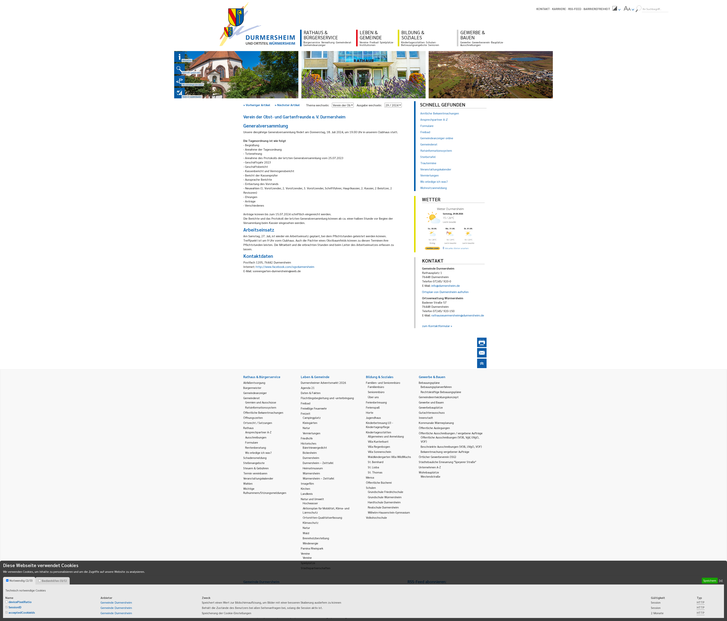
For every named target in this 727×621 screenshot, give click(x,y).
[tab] (19, 580)
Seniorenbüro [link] (376, 392)
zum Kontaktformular (436, 326)
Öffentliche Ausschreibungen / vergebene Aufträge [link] (451, 433)
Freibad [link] (305, 403)
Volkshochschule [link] (376, 517)
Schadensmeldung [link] (255, 458)
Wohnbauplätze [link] (429, 472)
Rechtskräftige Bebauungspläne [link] (441, 392)
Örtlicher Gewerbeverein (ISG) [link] (437, 457)
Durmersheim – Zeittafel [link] (318, 463)
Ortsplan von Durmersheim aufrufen (445, 292)
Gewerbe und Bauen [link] (431, 402)
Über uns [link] (373, 397)
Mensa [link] (370, 477)
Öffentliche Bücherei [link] (379, 482)
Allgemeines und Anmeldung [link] (386, 436)
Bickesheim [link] (310, 453)
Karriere (559, 9)
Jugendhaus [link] (373, 418)
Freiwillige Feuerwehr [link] (314, 408)
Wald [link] (306, 533)
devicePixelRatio (20, 602)
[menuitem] (616, 9)
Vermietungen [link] (311, 433)
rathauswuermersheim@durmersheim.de (457, 315)
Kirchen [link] (305, 488)
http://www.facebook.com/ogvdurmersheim (285, 267)
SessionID (15, 607)
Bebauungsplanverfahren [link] (436, 387)
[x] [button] (720, 580)
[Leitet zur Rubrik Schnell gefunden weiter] (179, 69)
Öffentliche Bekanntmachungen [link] (263, 412)
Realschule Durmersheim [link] (383, 507)
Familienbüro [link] (376, 387)
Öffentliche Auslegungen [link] (434, 428)
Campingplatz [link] (312, 418)
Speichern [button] (709, 580)
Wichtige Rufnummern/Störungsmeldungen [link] (264, 491)
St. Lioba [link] (373, 467)
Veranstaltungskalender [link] (258, 478)
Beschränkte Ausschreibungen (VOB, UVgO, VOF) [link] (451, 446)
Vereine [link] (307, 558)
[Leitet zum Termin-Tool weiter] (179, 93)
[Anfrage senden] (482, 356)
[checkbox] (7, 580)
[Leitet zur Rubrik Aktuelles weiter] (179, 56)
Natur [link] (306, 428)
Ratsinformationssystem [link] (260, 407)
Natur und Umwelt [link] (312, 499)
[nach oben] (482, 367)
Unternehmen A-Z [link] (430, 467)
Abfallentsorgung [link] (254, 383)
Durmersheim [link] (311, 458)
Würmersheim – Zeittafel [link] (318, 478)
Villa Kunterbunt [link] (378, 441)
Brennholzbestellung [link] (316, 538)
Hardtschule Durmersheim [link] (384, 502)
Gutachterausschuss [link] (432, 412)
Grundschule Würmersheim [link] (385, 497)
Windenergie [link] (310, 543)
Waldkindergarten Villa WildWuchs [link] (389, 457)
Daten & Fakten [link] (311, 393)
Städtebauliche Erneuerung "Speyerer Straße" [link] (447, 462)
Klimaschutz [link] (310, 523)
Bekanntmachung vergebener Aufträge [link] (445, 452)
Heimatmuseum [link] (313, 468)
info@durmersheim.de (445, 286)
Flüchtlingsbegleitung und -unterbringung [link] (327, 398)
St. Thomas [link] (375, 472)
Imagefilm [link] (307, 483)
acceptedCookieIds (22, 612)
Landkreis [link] (307, 494)
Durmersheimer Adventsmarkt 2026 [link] (323, 383)
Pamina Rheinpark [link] (312, 548)
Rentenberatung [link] (255, 447)
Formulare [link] (251, 442)
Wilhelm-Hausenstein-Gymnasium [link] (389, 512)
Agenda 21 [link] (308, 388)
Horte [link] (369, 412)
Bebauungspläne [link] (429, 383)
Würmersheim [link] (311, 473)
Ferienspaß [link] (373, 407)
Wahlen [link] (248, 483)
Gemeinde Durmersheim (116, 602)
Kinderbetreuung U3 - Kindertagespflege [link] (379, 425)
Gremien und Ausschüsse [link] (260, 402)
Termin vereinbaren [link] (255, 473)
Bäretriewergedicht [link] (315, 447)
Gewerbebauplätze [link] (431, 407)
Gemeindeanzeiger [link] (255, 393)
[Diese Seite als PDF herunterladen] (482, 346)
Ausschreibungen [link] (255, 437)
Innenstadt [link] (426, 418)
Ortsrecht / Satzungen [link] (257, 423)
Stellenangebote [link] (254, 463)
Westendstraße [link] (430, 476)
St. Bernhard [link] (375, 462)
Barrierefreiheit (596, 9)
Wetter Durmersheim (450, 209)
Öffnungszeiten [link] (253, 418)
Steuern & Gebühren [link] (256, 468)
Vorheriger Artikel (256, 105)
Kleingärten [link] (310, 423)
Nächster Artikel (287, 105)
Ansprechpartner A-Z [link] (258, 432)
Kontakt (543, 9)
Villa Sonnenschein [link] (379, 452)
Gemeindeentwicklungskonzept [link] (439, 397)
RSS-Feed (574, 9)
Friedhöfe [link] (307, 438)
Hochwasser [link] (310, 503)
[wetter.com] (432, 249)
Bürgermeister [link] (252, 388)
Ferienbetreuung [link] (376, 402)
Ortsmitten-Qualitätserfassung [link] (322, 517)
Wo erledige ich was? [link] (258, 453)
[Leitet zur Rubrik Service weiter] (179, 81)
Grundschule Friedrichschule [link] (385, 492)
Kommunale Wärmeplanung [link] (436, 423)
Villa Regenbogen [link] (379, 446)
